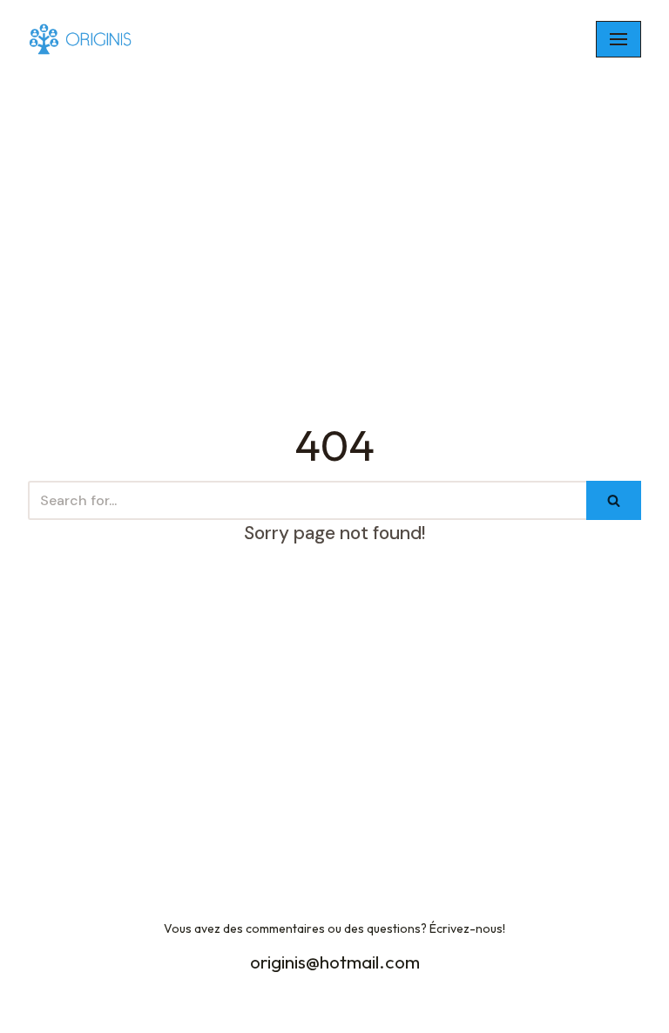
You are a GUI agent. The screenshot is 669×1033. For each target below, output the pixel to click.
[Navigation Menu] (618, 39)
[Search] (613, 500)
